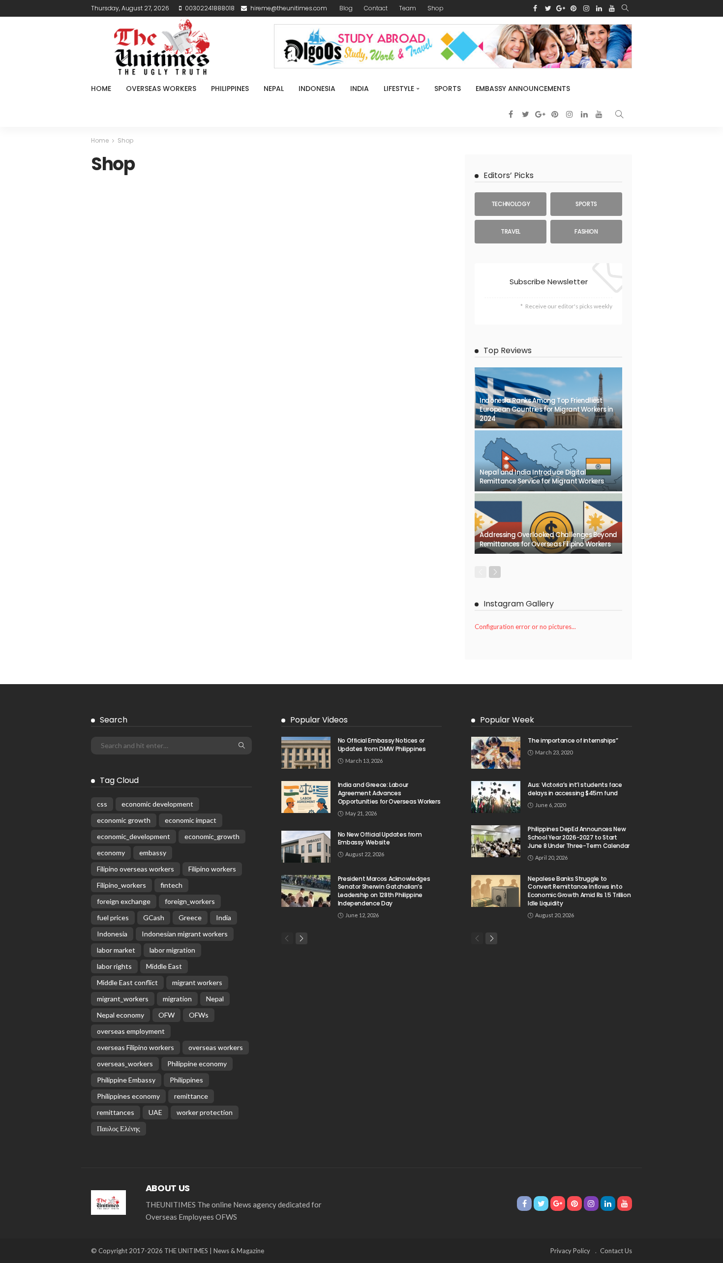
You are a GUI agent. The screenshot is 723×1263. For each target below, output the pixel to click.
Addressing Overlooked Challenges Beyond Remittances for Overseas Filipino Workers (548, 539)
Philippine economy (197, 1063)
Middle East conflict (127, 982)
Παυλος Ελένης (118, 1128)
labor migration (172, 950)
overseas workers (215, 1047)
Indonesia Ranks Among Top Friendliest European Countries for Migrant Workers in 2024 (546, 409)
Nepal (274, 88)
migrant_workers (123, 998)
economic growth (124, 820)
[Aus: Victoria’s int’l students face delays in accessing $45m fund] (495, 797)
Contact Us (616, 1251)
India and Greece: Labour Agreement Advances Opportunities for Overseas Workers (389, 793)
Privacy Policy (570, 1251)
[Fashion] (586, 231)
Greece (190, 917)
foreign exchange (124, 901)
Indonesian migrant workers (185, 934)
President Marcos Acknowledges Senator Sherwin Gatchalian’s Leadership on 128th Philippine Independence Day (384, 890)
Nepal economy (120, 1015)
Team (407, 8)
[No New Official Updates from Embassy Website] (306, 847)
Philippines (230, 88)
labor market (116, 950)
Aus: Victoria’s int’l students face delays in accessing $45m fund (575, 789)
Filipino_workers (121, 885)
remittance (191, 1096)
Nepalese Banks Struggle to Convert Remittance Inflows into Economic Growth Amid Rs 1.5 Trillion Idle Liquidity (579, 890)
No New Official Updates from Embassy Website (380, 838)
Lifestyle (399, 88)
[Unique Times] (108, 1201)
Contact (376, 8)
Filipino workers (212, 869)
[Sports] (586, 204)
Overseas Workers (161, 88)
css (102, 804)
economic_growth (212, 836)
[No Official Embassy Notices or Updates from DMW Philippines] (306, 753)
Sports (447, 88)
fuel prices (113, 917)
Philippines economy (128, 1096)
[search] (625, 8)
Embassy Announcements (523, 88)
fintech (171, 885)
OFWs (199, 1015)
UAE (155, 1112)
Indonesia (317, 88)
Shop (435, 8)
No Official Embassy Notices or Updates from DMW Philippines (382, 744)
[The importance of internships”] (495, 753)
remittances (115, 1112)
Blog (346, 8)
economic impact (190, 820)
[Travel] (510, 231)
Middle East (164, 966)
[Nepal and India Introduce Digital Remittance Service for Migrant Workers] (548, 460)
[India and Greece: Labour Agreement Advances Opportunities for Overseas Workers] (306, 797)
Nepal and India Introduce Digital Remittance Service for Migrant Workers (541, 477)
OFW (166, 1015)
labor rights (114, 966)
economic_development (133, 836)
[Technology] (510, 204)
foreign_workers (190, 901)
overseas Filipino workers (135, 1047)
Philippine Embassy (126, 1080)
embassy (152, 852)
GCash (153, 917)
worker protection (205, 1112)
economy (111, 852)
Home (101, 88)
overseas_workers (125, 1063)
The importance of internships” (573, 740)
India (359, 88)
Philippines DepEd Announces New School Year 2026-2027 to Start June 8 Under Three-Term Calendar (578, 837)
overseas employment (131, 1031)
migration (177, 998)
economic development (157, 804)
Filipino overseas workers (135, 869)
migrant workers (197, 982)
